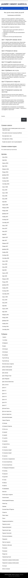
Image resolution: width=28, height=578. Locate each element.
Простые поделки (6, 542)
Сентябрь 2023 (5, 184)
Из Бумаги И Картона (7, 426)
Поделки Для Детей (6, 527)
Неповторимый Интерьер (8, 500)
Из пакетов (4, 456)
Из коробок (4, 438)
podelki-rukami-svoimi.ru (14, 4)
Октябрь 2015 (5, 291)
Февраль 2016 (5, 279)
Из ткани (4, 479)
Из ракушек (5, 473)
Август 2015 (5, 297)
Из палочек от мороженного (8, 459)
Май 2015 (4, 305)
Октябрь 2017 (5, 219)
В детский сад (5, 358)
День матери (5, 372)
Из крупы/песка (6, 444)
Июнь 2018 (4, 198)
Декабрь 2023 (5, 175)
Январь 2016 (5, 282)
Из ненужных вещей (6, 450)
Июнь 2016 (4, 267)
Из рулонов (4, 476)
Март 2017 (4, 240)
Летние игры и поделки (7, 494)
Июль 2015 (4, 299)
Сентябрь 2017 (5, 222)
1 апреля (4, 337)
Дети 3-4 (4, 396)
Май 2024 (4, 160)
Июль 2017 (4, 228)
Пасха (3, 518)
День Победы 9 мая (6, 375)
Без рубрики (5, 355)
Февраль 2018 (5, 207)
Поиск (3, 116)
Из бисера (4, 423)
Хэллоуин (4, 566)
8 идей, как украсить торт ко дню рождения (12, 142)
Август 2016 (5, 261)
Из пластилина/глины (7, 462)
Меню (25, 8)
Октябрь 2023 (5, 181)
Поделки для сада (6, 530)
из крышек (4, 447)
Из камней (4, 432)
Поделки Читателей (6, 533)
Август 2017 (5, 225)
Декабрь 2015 (5, 285)
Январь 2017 (5, 246)
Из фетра (4, 482)
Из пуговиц (4, 470)
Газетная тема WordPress (14, 576)
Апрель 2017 (5, 237)
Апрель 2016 (5, 273)
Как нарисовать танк (7, 136)
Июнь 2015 (4, 302)
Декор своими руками (7, 366)
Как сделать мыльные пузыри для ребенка (12, 133)
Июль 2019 (4, 190)
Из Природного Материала (8, 467)
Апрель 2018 (5, 204)
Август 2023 (5, 187)
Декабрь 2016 (5, 249)
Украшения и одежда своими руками (10, 560)
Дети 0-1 (4, 387)
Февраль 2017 (5, 243)
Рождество (4, 554)
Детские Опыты (5, 408)
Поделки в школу (6, 524)
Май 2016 (4, 270)
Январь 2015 (5, 317)
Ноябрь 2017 (5, 216)
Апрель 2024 (5, 163)
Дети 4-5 (4, 399)
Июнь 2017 (4, 231)
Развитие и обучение (7, 545)
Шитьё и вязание (6, 568)
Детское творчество (6, 411)
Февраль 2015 (5, 314)
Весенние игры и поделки (8, 363)
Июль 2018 (4, 195)
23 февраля (5, 343)
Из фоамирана (5, 488)
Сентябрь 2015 (5, 293)
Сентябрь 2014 (5, 329)
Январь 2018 (5, 210)
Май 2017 (4, 234)
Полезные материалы (7, 536)
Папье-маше (5, 515)
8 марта (4, 346)
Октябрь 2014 (5, 326)
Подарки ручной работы (7, 521)
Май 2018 (4, 201)
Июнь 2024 (4, 157)
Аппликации (5, 349)
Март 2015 (4, 311)
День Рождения (5, 378)
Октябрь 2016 (5, 255)
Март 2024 (4, 166)
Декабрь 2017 (5, 213)
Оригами (4, 506)
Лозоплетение (5, 497)
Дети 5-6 (4, 402)
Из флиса (4, 485)
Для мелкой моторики (7, 417)
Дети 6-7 (4, 405)
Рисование (4, 548)
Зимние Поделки (6, 420)
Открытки (4, 512)
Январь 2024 (5, 172)
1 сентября (4, 340)
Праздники (4, 539)
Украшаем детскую (6, 557)
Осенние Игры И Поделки (8, 509)
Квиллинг (4, 491)
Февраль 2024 (5, 169)
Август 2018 (5, 193)
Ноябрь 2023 (5, 178)
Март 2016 (4, 276)
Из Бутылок (5, 429)
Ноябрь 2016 (5, 252)
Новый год (4, 503)
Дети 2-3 (4, 393)
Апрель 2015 (5, 308)
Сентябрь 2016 (5, 258)
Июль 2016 (4, 264)
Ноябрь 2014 (5, 323)
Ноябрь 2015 (5, 288)
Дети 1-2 (4, 390)
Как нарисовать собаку (7, 139)
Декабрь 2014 (5, 320)
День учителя (5, 384)
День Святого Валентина (7, 381)
